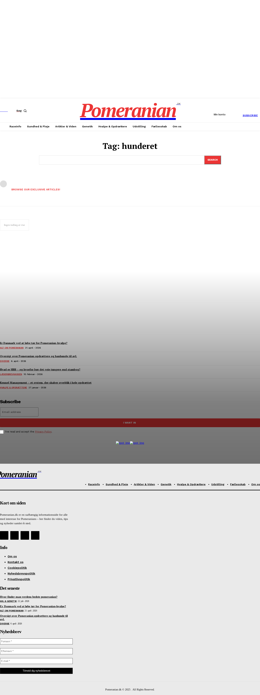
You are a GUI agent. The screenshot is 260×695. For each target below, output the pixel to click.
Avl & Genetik (8, 601)
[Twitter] (25, 535)
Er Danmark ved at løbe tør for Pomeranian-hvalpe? (33, 606)
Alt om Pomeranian (12, 610)
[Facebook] (4, 535)
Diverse (5, 623)
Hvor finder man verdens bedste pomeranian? (28, 596)
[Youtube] (35, 535)
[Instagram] (14, 535)
